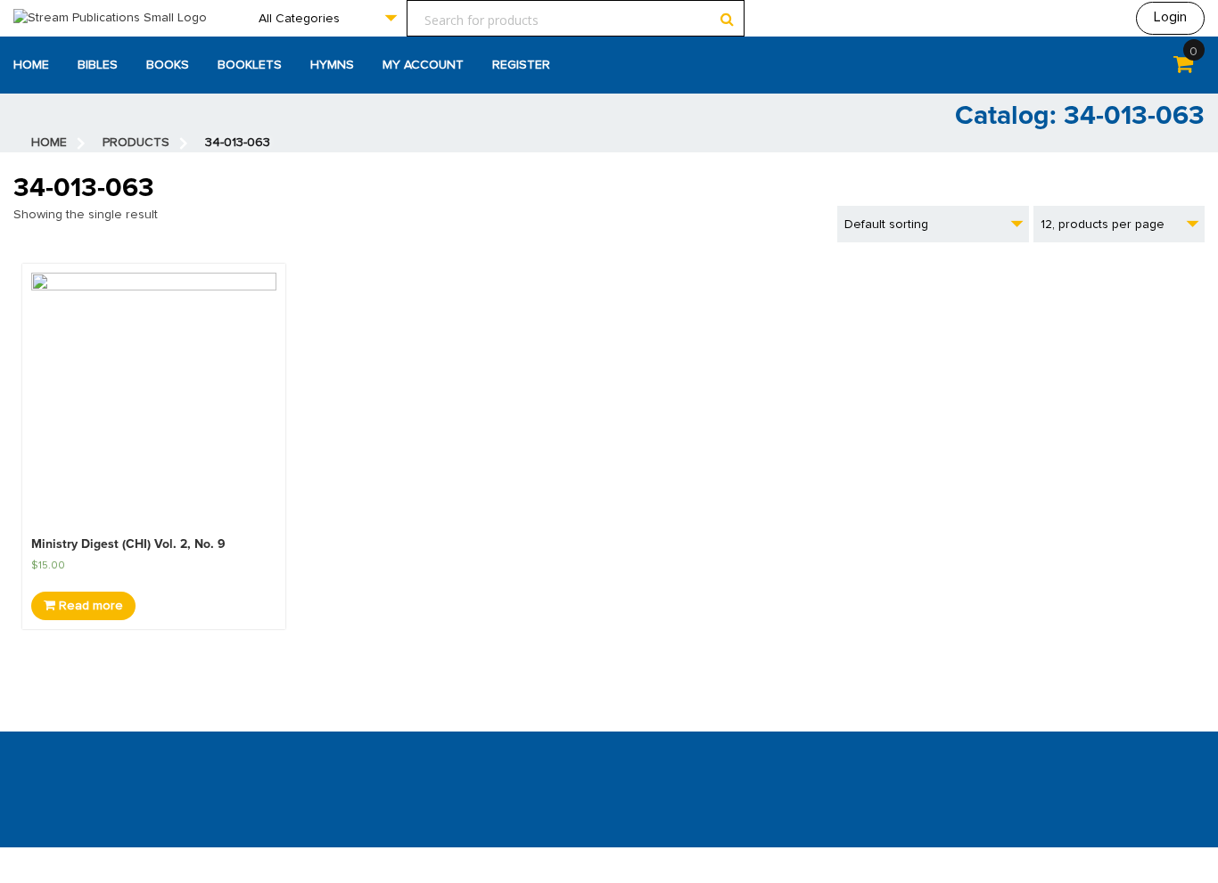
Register (521, 65)
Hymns (332, 65)
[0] (1183, 67)
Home (31, 65)
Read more (89, 606)
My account (423, 65)
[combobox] (327, 18)
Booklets (250, 65)
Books (167, 65)
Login (1170, 17)
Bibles (98, 65)
